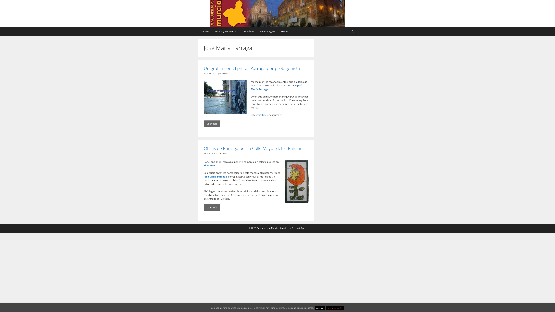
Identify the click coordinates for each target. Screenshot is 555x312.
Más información (335, 308)
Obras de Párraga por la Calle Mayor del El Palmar (253, 148)
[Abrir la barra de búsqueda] (352, 31)
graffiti (260, 115)
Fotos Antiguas (267, 31)
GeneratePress (299, 228)
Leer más (212, 123)
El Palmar (209, 165)
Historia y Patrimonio (225, 31)
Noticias (205, 31)
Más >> (284, 31)
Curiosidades (248, 31)
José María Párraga (215, 176)
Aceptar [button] (319, 308)
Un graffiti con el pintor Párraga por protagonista (252, 68)
